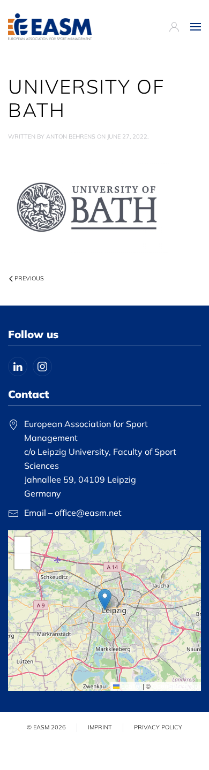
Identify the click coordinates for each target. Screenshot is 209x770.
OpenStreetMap (175, 685)
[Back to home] (50, 26)
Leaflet (130, 685)
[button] (195, 26)
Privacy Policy (158, 727)
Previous (29, 278)
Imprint (100, 727)
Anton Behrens (70, 136)
